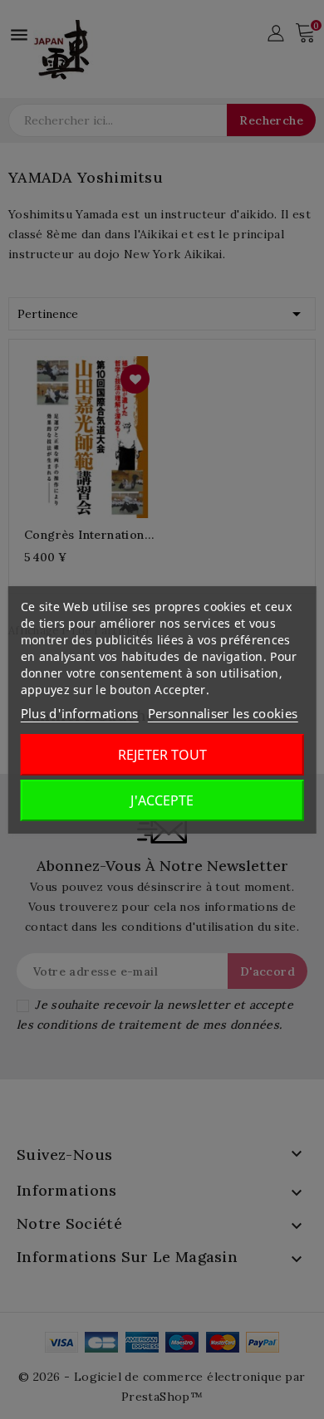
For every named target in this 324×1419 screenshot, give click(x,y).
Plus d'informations (80, 713)
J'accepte (162, 800)
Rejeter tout (162, 755)
